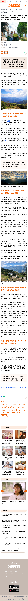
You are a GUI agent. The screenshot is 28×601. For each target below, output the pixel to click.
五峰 (10, 404)
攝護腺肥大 (4, 415)
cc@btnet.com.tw (13, 576)
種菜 (24, 410)
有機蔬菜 (4, 410)
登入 (21, 1)
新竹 (7, 404)
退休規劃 (15, 402)
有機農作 (22, 407)
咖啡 (6, 140)
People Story (9, 9)
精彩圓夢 (16, 9)
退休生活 (9, 402)
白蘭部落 (14, 410)
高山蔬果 (4, 407)
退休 (8, 121)
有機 (18, 407)
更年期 (9, 407)
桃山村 (19, 410)
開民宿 (21, 402)
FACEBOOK (9, 1)
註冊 (26, 1)
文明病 (7, 413)
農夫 (14, 407)
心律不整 (12, 413)
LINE (16, 1)
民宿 (3, 404)
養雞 (20, 404)
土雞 (24, 404)
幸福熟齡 (3, 9)
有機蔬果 (15, 404)
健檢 (9, 410)
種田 (3, 413)
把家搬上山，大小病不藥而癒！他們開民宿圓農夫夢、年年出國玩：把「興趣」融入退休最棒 (14, 11)
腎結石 (18, 413)
